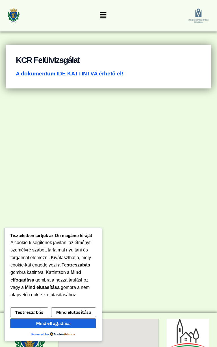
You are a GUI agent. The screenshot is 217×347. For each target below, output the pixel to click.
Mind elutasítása (73, 312)
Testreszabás (29, 312)
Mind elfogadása (53, 323)
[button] (103, 15)
